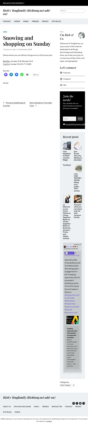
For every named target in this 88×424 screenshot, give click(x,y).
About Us (7, 407)
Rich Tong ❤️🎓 (71, 246)
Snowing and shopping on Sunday (27, 41)
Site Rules (7, 412)
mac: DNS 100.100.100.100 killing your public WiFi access (77, 182)
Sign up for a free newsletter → (13, 3)
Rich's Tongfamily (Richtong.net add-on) (27, 12)
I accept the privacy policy (75, 124)
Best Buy (6, 61)
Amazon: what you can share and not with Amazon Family (78, 211)
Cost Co (6, 64)
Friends (45, 407)
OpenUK (70, 253)
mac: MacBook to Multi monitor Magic (67, 156)
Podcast (68, 407)
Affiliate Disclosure (22, 407)
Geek (5, 32)
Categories (64, 382)
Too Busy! (67, 165)
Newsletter (57, 407)
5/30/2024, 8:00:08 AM (72, 255)
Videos (17, 412)
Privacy (78, 407)
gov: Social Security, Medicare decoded (78, 156)
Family (36, 407)
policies (49, 421)
